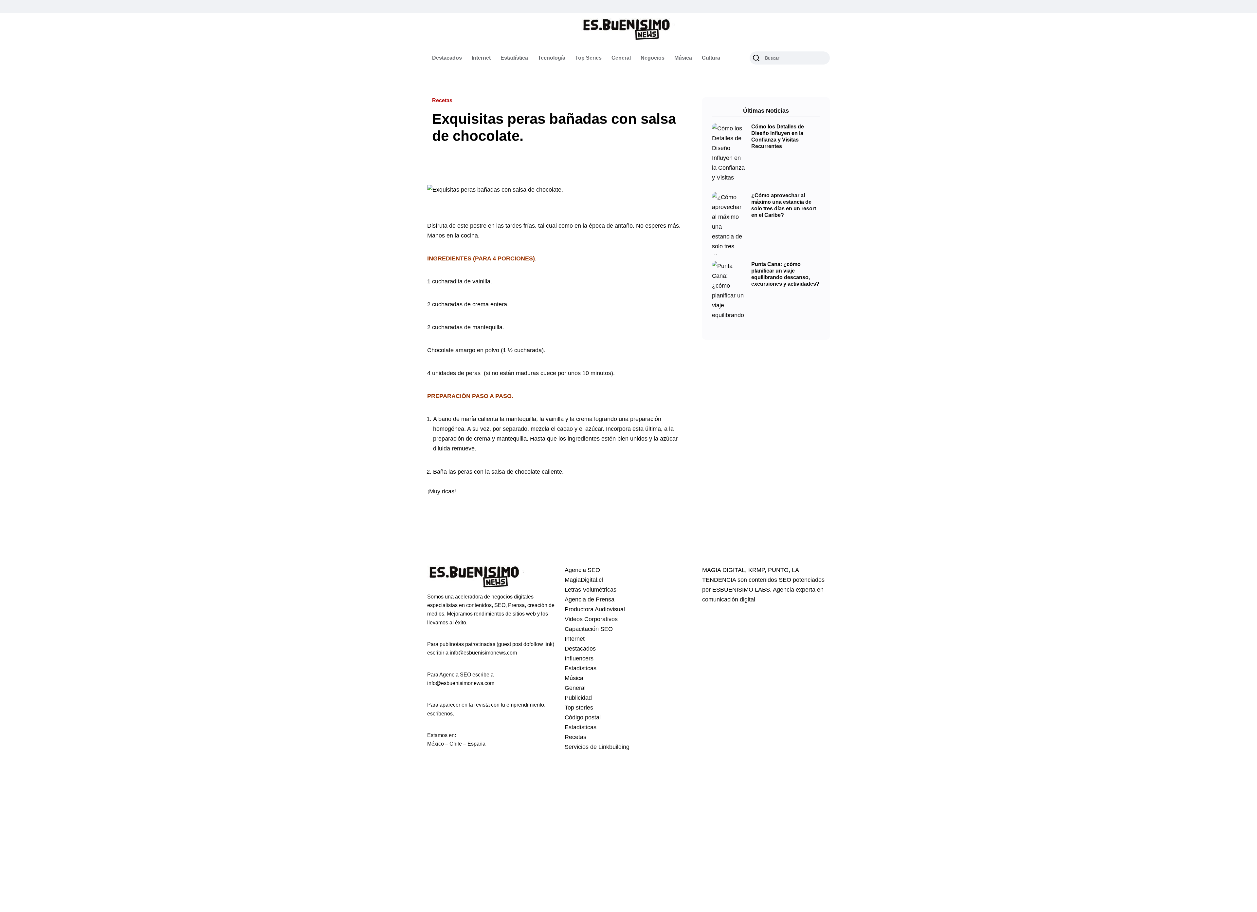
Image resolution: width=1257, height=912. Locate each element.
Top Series (588, 58)
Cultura (711, 58)
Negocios (653, 58)
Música (683, 58)
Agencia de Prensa (589, 599)
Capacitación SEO (589, 629)
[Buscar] (756, 58)
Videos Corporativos (591, 619)
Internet (481, 58)
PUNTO (778, 570)
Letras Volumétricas (590, 589)
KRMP (756, 570)
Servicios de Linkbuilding (597, 747)
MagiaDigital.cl (584, 580)
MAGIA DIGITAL (723, 570)
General (621, 58)
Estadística (514, 58)
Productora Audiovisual (595, 609)
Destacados (447, 58)
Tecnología (551, 58)
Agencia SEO (582, 570)
